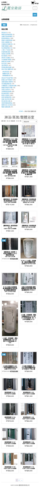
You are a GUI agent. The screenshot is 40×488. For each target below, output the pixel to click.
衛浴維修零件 (5, 93)
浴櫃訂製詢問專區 (6, 36)
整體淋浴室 (5, 73)
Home (21, 111)
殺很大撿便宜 (5, 95)
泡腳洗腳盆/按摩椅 (7, 82)
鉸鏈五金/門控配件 (7, 80)
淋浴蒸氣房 (5, 72)
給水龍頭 (4, 56)
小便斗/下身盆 (5, 50)
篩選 (4, 25)
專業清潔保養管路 (6, 34)
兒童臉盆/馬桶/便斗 (7, 44)
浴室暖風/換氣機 (6, 91)
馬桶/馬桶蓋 (5, 46)
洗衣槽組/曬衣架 (6, 84)
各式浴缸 (4, 63)
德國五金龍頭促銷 (6, 40)
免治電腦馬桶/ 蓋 (6, 48)
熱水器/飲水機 (5, 101)
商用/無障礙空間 (6, 97)
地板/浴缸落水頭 (6, 99)
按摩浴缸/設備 (5, 61)
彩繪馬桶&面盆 (5, 52)
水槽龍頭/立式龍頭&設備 (8, 85)
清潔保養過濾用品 (6, 103)
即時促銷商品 (5, 38)
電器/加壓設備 (5, 107)
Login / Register (5, 3)
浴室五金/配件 (5, 89)
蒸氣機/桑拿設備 (6, 67)
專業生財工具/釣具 (7, 105)
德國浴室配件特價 (6, 87)
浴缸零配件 (4, 65)
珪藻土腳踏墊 (5, 42)
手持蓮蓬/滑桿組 (6, 59)
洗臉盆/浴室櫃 (5, 54)
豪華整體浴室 (6, 75)
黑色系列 (4, 32)
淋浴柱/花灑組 (5, 58)
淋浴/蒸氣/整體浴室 (7, 69)
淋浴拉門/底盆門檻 (7, 78)
